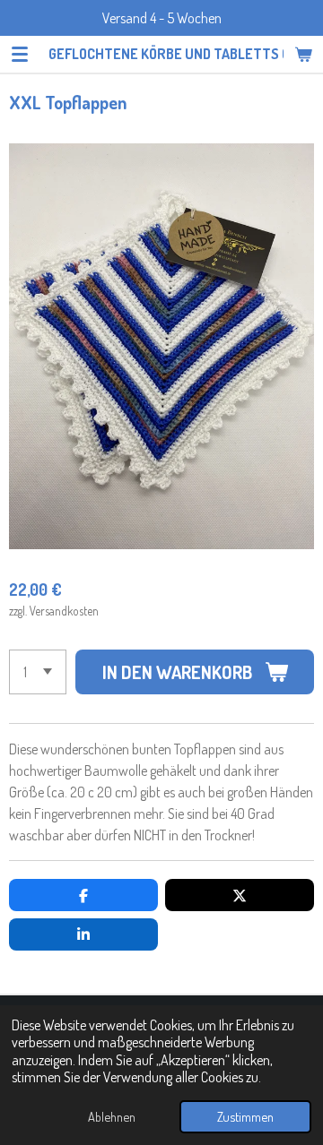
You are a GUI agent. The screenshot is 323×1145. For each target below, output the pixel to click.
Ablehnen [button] (111, 1116)
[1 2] (37, 672)
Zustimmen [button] (245, 1116)
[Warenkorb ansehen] (303, 54)
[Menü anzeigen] (19, 54)
